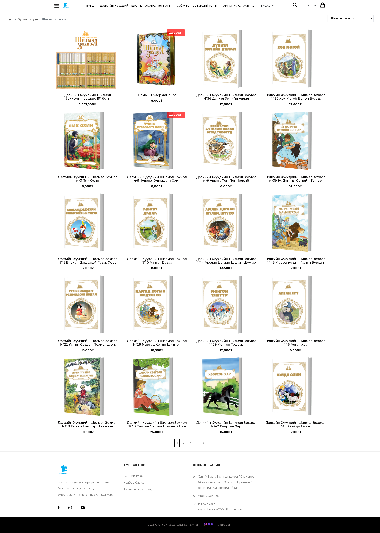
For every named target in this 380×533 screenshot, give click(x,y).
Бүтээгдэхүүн (28, 19)
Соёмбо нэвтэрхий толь (197, 5)
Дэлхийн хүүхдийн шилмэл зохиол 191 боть (135, 5)
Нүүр (10, 19)
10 (202, 443)
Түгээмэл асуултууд (138, 489)
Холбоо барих (134, 482)
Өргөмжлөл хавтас (239, 5)
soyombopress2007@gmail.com (220, 509)
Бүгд (90, 5)
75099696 (212, 496)
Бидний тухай (133, 476)
